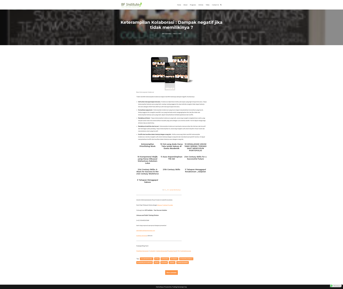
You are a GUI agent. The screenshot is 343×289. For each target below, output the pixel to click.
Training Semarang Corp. (179, 287)
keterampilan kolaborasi (144, 262)
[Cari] (221, 4)
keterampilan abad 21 (186, 258)
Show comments (171, 272)
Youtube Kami (172, 251)
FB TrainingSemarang (184, 251)
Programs (193, 5)
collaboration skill (146, 258)
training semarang (141, 235)
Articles (200, 5)
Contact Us (215, 5)
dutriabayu (174, 258)
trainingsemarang (182, 262)
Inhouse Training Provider (165, 205)
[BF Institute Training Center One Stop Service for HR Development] (131, 5)
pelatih (157, 262)
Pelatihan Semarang (142, 251)
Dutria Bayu (168, 33)
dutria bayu (164, 258)
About (185, 5)
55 (168, 190)
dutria (157, 258)
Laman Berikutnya (175, 190)
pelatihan (164, 262)
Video (207, 5)
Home (179, 5)
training (172, 262)
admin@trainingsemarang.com (145, 230)
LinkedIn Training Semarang (158, 251)
